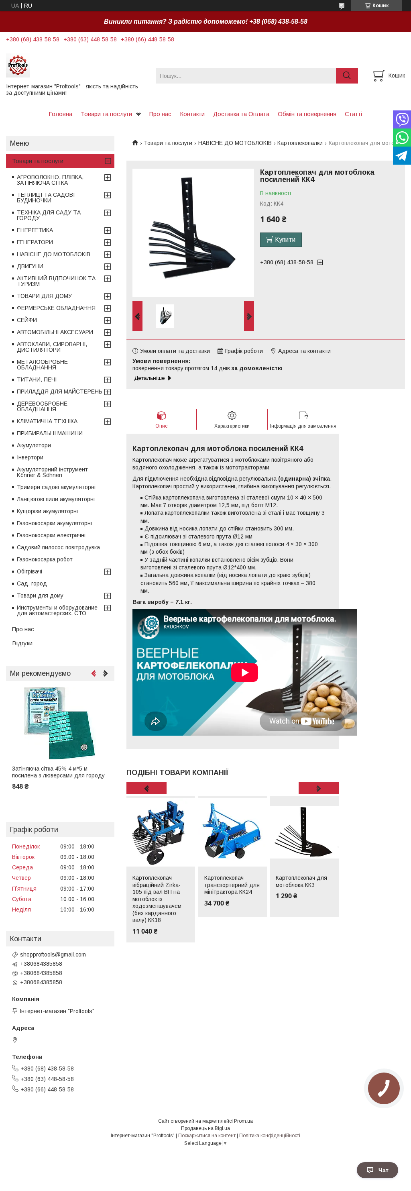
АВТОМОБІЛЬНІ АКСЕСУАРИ (55, 332)
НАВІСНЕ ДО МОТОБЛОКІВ (235, 143)
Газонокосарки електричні (51, 535)
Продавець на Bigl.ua (205, 1128)
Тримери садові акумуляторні (56, 487)
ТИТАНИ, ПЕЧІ (37, 379)
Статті (353, 113)
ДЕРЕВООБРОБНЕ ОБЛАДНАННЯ (42, 406)
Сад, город (32, 583)
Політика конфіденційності (269, 1135)
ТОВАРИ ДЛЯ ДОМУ (44, 296)
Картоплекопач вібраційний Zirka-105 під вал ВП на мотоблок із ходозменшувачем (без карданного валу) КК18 (156, 899)
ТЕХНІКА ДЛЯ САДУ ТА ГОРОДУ (49, 215)
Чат (383, 1170)
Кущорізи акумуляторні (47, 511)
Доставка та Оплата (241, 113)
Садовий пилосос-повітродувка (58, 547)
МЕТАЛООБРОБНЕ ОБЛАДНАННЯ (42, 365)
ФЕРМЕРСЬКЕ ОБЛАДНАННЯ (56, 308)
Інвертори (30, 457)
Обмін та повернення (307, 113)
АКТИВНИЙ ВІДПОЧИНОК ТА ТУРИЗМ (56, 281)
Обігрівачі (29, 571)
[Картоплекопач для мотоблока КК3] (304, 832)
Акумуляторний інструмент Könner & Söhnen (52, 472)
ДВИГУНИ (30, 266)
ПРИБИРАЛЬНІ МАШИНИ (50, 433)
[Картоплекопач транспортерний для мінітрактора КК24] (232, 832)
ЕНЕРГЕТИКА (35, 230)
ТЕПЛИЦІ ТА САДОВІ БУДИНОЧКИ (46, 198)
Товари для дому (40, 595)
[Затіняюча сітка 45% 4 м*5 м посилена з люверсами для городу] (60, 723)
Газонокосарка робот (45, 559)
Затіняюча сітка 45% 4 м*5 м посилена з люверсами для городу (58, 772)
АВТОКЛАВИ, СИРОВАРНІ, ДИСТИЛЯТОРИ (52, 347)
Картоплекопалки (300, 143)
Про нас (160, 113)
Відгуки (22, 643)
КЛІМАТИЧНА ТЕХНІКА (47, 421)
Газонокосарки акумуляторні (54, 523)
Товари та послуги (106, 113)
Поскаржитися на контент (207, 1135)
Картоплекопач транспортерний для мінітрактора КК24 (232, 885)
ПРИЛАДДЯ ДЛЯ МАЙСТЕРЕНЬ (59, 391)
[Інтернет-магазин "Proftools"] (76, 65)
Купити (285, 239)
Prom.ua (243, 1121)
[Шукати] (347, 76)
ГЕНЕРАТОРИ (35, 242)
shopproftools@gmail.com (53, 954)
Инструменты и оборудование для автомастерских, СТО (57, 610)
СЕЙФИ (27, 320)
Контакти (192, 113)
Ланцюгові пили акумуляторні (56, 499)
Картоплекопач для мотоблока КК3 (301, 881)
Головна (60, 113)
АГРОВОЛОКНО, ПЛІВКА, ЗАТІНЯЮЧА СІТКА (50, 180)
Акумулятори (34, 445)
